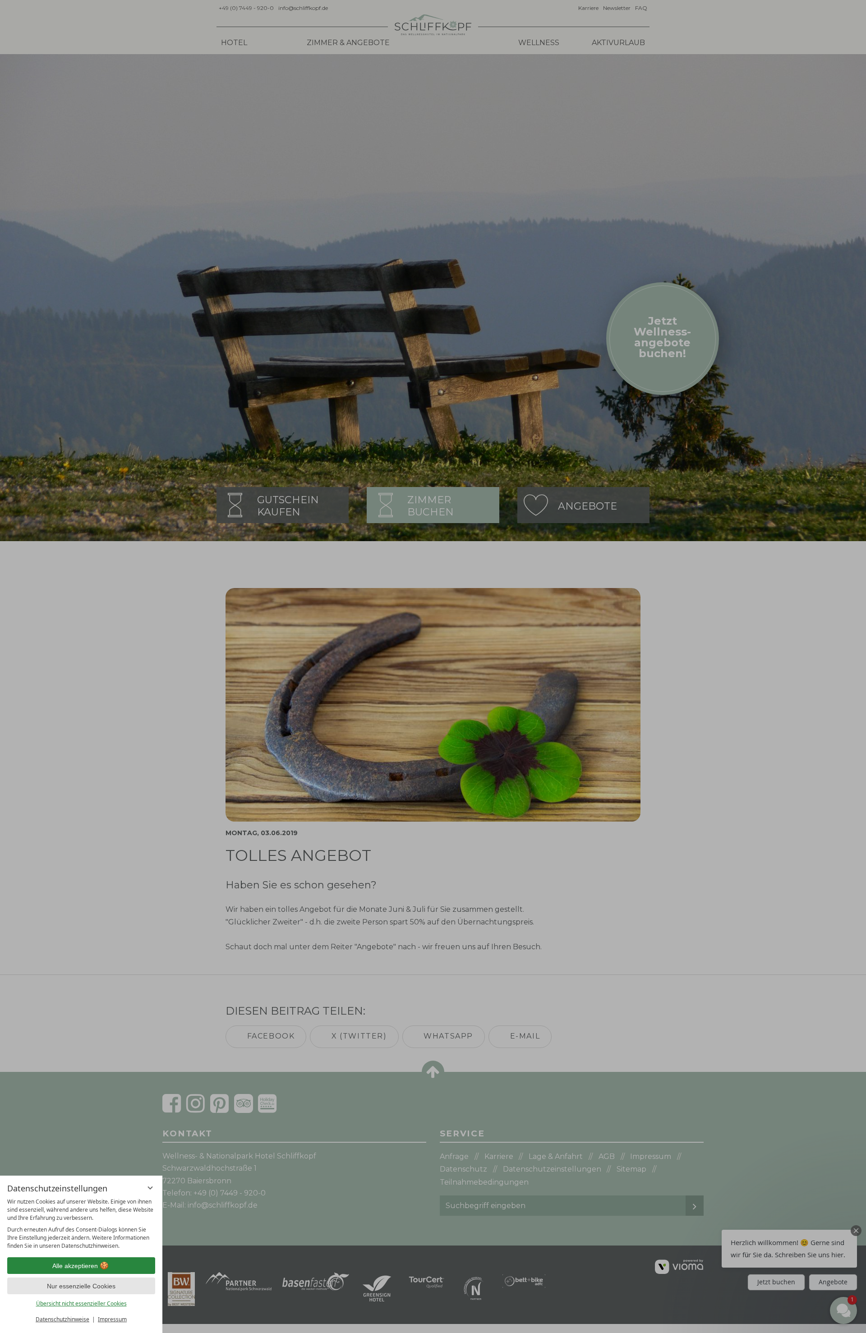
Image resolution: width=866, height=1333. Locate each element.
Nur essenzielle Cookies (81, 1286)
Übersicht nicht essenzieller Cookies (81, 1303)
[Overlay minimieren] (150, 1188)
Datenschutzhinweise (62, 1319)
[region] (81, 1224)
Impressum (112, 1319)
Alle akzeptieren (75, 1265)
